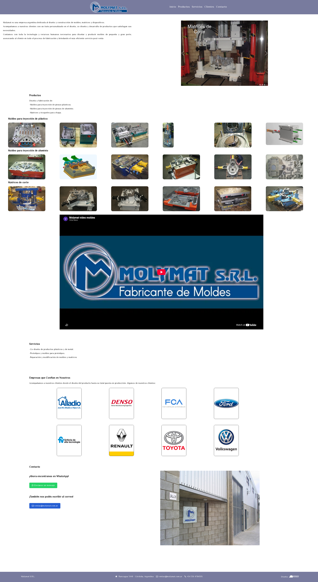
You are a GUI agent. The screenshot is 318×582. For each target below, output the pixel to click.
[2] (262, 85)
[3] (264, 85)
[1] (260, 85)
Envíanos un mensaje (44, 485)
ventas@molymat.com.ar (46, 506)
